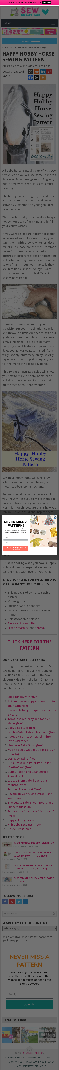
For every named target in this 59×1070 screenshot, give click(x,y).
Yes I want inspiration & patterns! (16, 548)
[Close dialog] (54, 517)
